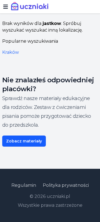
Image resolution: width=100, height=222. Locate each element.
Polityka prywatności (66, 185)
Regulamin (23, 185)
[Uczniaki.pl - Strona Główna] (31, 7)
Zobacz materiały (24, 141)
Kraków (10, 52)
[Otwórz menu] (5, 6)
